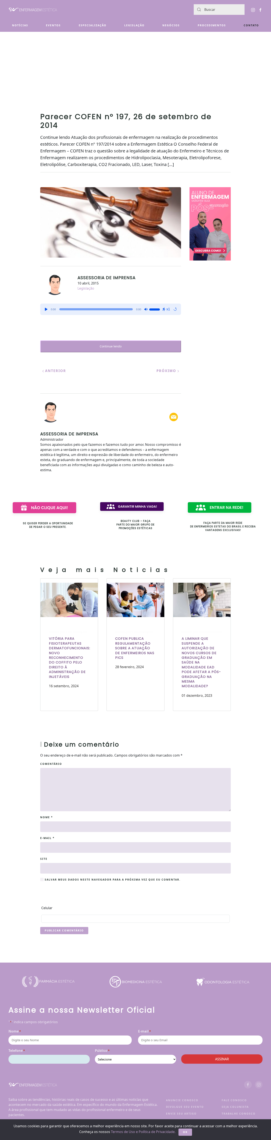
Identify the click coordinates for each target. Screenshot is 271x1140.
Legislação (134, 25)
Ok (185, 1132)
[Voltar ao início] (32, 9)
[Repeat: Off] (175, 309)
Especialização (92, 25)
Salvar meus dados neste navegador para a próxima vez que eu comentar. (112, 879)
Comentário (51, 764)
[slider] (155, 309)
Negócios (171, 25)
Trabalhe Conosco (239, 1113)
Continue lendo (111, 346)
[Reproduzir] (46, 309)
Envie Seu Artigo (181, 1113)
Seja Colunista (235, 1107)
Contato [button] (251, 25)
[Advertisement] (135, 63)
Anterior (55, 370)
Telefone (16, 1050)
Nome (46, 817)
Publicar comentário (64, 930)
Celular (47, 908)
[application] (110, 309)
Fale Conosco (234, 1100)
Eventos (53, 25)
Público (102, 1050)
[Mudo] (146, 309)
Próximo (166, 370)
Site (43, 859)
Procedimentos (212, 25)
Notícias (20, 25)
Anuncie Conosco (182, 1100)
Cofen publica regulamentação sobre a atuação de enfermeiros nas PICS (134, 648)
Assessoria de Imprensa (106, 278)
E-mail (47, 838)
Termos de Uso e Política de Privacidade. (143, 1131)
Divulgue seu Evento (185, 1107)
